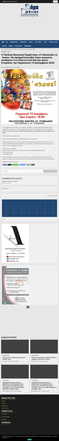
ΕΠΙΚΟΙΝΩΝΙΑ (27, 46)
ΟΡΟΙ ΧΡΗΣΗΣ (5, 408)
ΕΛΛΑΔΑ (4, 46)
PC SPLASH (4, 414)
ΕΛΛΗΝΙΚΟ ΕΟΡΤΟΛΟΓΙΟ (12, 178)
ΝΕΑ (7, 42)
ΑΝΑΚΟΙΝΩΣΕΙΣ (14, 42)
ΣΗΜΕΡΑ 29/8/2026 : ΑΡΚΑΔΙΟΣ (9, 181)
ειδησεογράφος (16, 67)
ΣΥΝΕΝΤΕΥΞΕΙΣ (53, 42)
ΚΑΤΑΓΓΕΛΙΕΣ (18, 46)
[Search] (57, 42)
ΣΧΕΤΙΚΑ (4, 403)
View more (9, 437)
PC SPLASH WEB (6, 416)
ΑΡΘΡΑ (30, 42)
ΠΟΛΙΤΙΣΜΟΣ (38, 42)
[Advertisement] (30, 28)
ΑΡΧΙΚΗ (3, 401)
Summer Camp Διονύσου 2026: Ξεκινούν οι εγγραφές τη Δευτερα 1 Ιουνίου (43, 358)
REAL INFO (4, 419)
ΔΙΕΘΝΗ (11, 46)
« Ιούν (3, 219)
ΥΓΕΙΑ (45, 42)
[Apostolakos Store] (29, 243)
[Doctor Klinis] (29, 285)
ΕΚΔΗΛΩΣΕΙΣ (23, 42)
